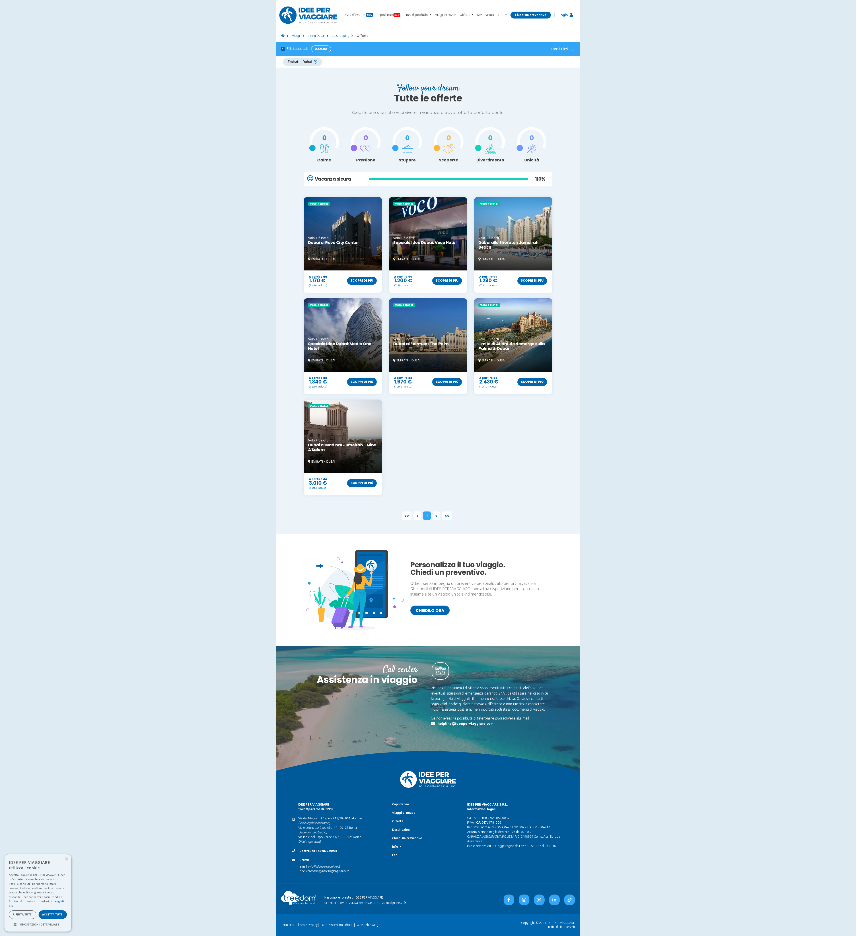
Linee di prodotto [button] (416, 14)
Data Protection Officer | (338, 925)
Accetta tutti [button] (52, 914)
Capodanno (388, 14)
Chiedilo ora (430, 610)
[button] (38, 924)
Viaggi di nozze (445, 14)
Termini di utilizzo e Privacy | (300, 925)
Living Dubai (316, 35)
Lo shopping (340, 35)
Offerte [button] (465, 14)
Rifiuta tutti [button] (23, 914)
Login (564, 15)
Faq (394, 855)
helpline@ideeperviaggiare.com (466, 724)
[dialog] (37, 893)
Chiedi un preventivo (530, 15)
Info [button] (501, 14)
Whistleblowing (367, 925)
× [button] (66, 859)
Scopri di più (361, 280)
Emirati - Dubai (300, 62)
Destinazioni (485, 14)
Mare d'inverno (358, 14)
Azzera (321, 49)
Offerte (397, 821)
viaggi (296, 35)
